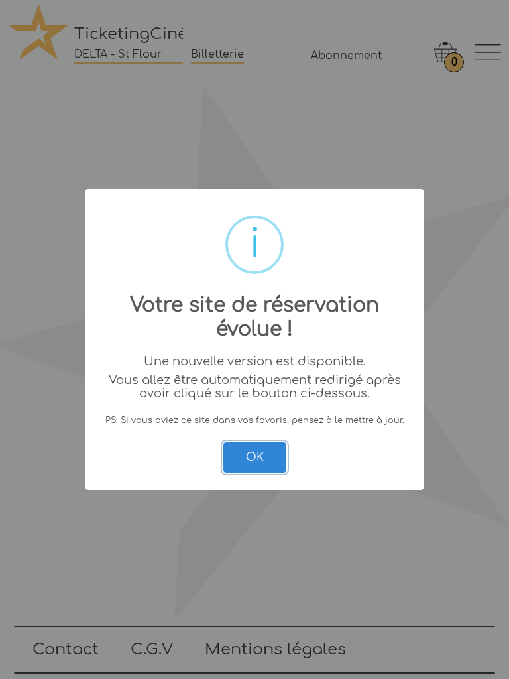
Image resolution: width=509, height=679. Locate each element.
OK (255, 457)
